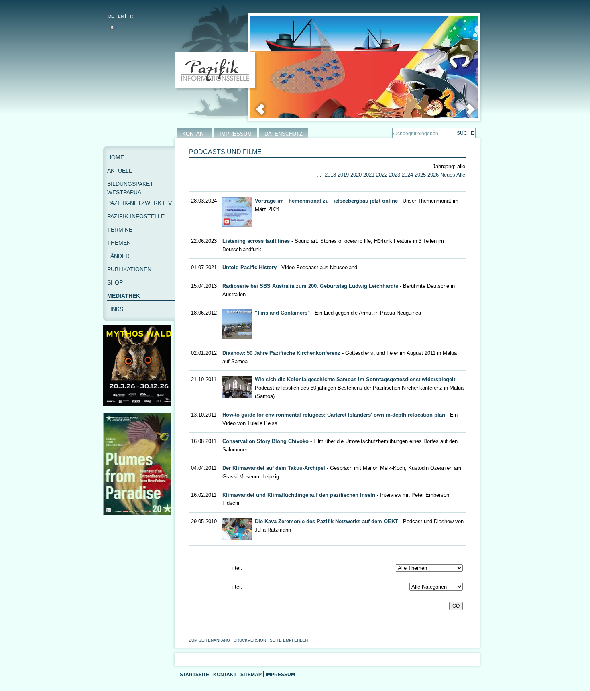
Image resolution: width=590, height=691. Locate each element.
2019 (343, 175)
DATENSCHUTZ (283, 134)
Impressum (280, 674)
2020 (356, 175)
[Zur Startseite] (216, 71)
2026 (433, 175)
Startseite (194, 674)
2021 (368, 175)
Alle (460, 175)
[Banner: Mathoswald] (139, 405)
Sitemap (251, 674)
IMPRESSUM (236, 134)
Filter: (235, 568)
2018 (330, 175)
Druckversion (250, 640)
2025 (420, 175)
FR (130, 16)
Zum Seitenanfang (209, 640)
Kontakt (224, 674)
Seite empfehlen (289, 640)
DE (111, 16)
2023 (394, 175)
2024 (407, 175)
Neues (447, 175)
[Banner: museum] (139, 513)
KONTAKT (194, 134)
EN (121, 16)
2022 (381, 175)
